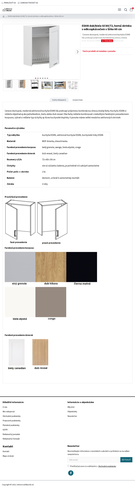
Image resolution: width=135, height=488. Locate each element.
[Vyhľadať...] (125, 10)
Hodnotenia (78, 100)
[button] (5, 51)
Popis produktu (59, 100)
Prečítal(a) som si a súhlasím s (93, 466)
